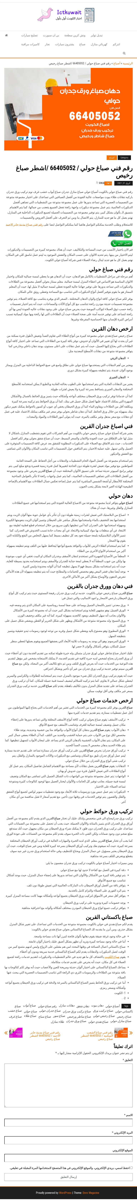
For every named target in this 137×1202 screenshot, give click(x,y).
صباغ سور (59, 1016)
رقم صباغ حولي (47, 1006)
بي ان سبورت (51, 35)
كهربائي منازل (99, 44)
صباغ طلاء (30, 1016)
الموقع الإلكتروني (123, 1150)
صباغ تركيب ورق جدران (77, 1011)
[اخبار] (6, 35)
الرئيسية (128, 63)
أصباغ (116, 63)
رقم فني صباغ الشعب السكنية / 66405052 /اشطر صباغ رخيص (97, 1036)
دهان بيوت (97, 1005)
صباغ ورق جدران (76, 1021)
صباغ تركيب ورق (103, 1010)
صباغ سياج (44, 1016)
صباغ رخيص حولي (104, 1016)
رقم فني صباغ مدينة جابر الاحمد (25, 224)
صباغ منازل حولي (120, 1021)
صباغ (82, 44)
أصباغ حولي (112, 1006)
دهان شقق (83, 1006)
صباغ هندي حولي (98, 1021)
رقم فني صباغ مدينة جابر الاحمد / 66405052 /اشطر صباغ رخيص (45, 1036)
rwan (102, 183)
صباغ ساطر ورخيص (79, 1016)
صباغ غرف (15, 1016)
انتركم (116, 44)
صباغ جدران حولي (50, 1010)
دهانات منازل (66, 1005)
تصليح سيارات (29, 35)
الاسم (128, 1115)
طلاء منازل (57, 1021)
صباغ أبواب (29, 1005)
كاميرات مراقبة (30, 44)
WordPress (65, 1192)
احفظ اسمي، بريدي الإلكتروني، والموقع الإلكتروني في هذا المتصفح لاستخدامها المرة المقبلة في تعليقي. (70, 1168)
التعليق (128, 1060)
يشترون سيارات (64, 44)
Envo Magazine (91, 1192)
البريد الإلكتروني (122, 1132)
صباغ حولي (30, 1011)
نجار (47, 44)
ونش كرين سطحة (74, 35)
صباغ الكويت (112, 957)
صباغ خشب (15, 1010)
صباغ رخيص (124, 1016)
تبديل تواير (97, 35)
